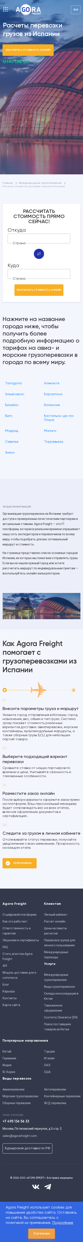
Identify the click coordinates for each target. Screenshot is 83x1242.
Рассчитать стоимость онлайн (28, 50)
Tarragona (13, 383)
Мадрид (11, 431)
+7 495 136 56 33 (16, 1121)
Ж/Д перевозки (55, 1103)
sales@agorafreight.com (20, 1136)
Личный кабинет (55, 914)
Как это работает (15, 921)
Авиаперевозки (13, 1089)
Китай (7, 1051)
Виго (9, 416)
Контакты (10, 998)
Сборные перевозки (17, 1103)
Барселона (53, 394)
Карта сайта (11, 1005)
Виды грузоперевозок (59, 986)
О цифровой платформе (20, 914)
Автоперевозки (55, 1089)
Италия (49, 1058)
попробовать (22, 863)
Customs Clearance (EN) (61, 1017)
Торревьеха (53, 442)
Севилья (11, 442)
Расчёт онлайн (54, 921)
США (47, 1072)
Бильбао (12, 405)
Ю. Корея (9, 1072)
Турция (49, 1051)
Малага (50, 431)
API (5, 965)
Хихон (9, 452)
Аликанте (52, 383)
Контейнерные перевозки (62, 1096)
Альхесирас (14, 394)
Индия (7, 1065)
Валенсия (52, 405)
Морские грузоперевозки (20, 1096)
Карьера (9, 991)
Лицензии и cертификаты (21, 940)
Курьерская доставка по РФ (27, 1148)
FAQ (5, 947)
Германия (9, 1058)
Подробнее (62, 1223)
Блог (6, 984)
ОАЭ (47, 1065)
